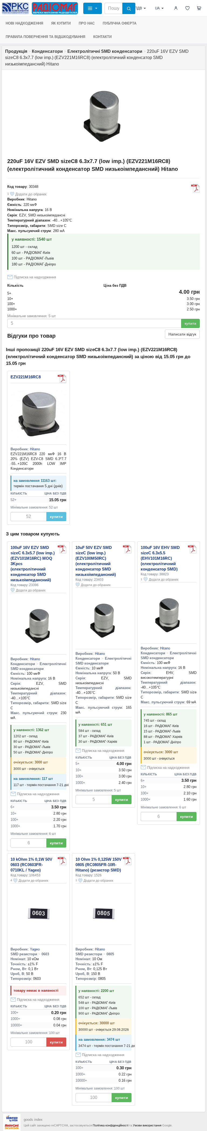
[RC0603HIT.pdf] (62, 861)
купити (190, 323)
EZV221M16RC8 (26, 377)
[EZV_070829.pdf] (195, 188)
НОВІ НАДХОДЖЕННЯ (24, 23)
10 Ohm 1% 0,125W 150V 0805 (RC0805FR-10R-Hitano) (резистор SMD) (98, 864)
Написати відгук (182, 334)
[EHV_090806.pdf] (192, 549)
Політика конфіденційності (110, 1125)
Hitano (32, 199)
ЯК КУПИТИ (61, 23)
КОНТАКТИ (102, 37)
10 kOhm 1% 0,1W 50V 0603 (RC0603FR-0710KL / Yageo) (31, 864)
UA (157, 8)
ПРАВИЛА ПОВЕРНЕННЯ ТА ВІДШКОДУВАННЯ (45, 37)
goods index (33, 1120)
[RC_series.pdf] (127, 861)
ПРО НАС (87, 23)
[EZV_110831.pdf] (62, 378)
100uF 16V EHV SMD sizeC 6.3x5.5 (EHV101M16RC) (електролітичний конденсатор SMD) (160, 558)
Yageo (35, 949)
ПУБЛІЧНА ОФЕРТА (119, 23)
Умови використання (147, 1125)
